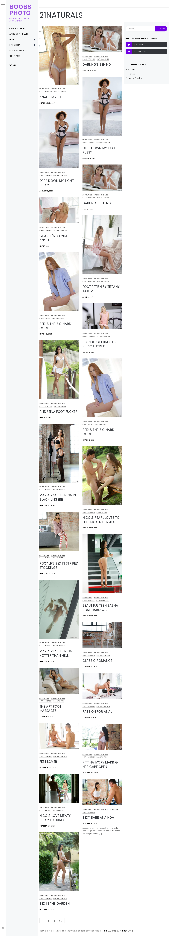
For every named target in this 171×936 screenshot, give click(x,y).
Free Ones (130, 74)
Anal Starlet (50, 97)
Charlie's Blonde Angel (53, 238)
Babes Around (45, 92)
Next (61, 921)
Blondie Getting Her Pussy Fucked (99, 344)
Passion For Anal (97, 711)
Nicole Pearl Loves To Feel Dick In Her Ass (101, 519)
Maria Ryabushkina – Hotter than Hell (57, 653)
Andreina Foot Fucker (58, 411)
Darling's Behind (96, 64)
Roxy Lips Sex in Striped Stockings (58, 565)
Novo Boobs (44, 318)
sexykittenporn (103, 143)
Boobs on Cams (18, 50)
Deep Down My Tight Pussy (99, 150)
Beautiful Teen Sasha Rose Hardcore (100, 607)
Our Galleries (17, 28)
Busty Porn (130, 69)
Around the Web (19, 34)
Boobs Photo (20, 9)
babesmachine (45, 490)
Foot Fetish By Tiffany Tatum (101, 288)
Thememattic (126, 931)
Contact (14, 56)
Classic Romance (97, 660)
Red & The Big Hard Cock (55, 326)
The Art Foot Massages (50, 708)
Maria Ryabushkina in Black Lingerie (57, 497)
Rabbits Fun (102, 512)
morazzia (114, 809)
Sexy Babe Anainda (98, 817)
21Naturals (44, 89)
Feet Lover (48, 761)
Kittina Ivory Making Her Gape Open (100, 764)
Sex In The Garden (54, 903)
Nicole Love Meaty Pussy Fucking (55, 817)
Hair (11, 39)
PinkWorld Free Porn (134, 78)
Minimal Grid (109, 931)
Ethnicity (15, 45)
